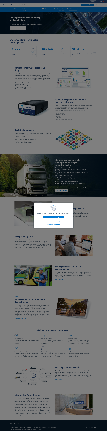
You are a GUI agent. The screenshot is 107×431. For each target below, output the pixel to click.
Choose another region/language (53, 224)
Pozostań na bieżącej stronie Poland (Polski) (53, 221)
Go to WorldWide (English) (53, 217)
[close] (71, 205)
